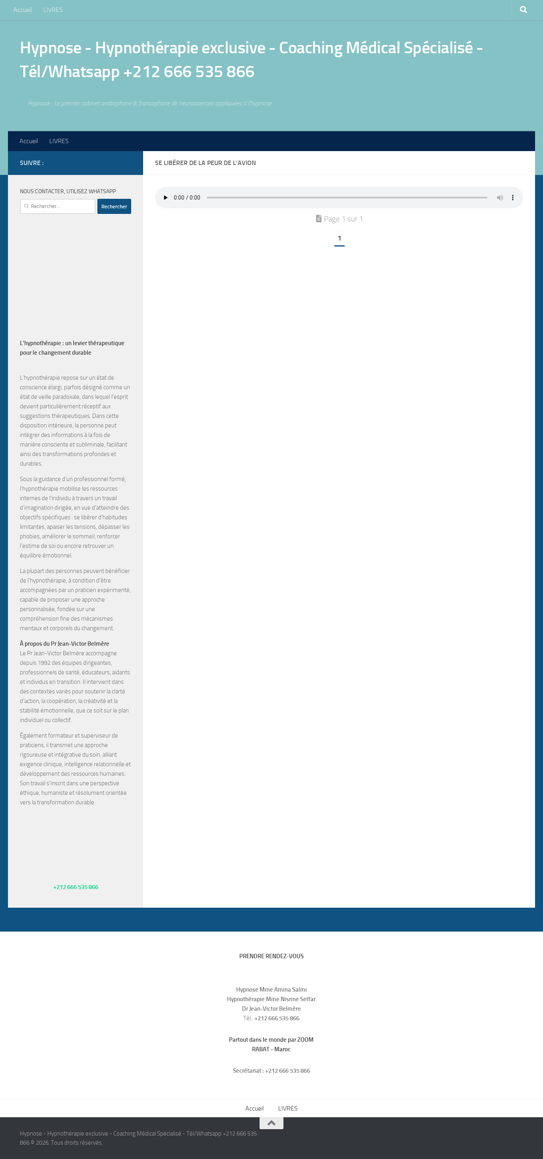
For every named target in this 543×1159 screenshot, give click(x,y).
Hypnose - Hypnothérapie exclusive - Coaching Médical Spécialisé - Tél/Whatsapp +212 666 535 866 (251, 60)
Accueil (23, 10)
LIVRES (53, 10)
